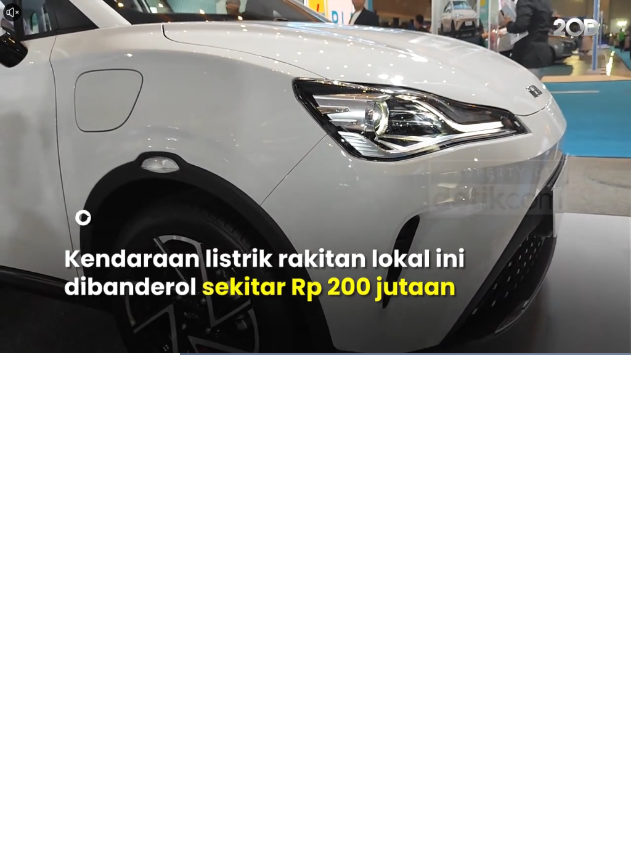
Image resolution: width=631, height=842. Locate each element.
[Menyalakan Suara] (12, 12)
